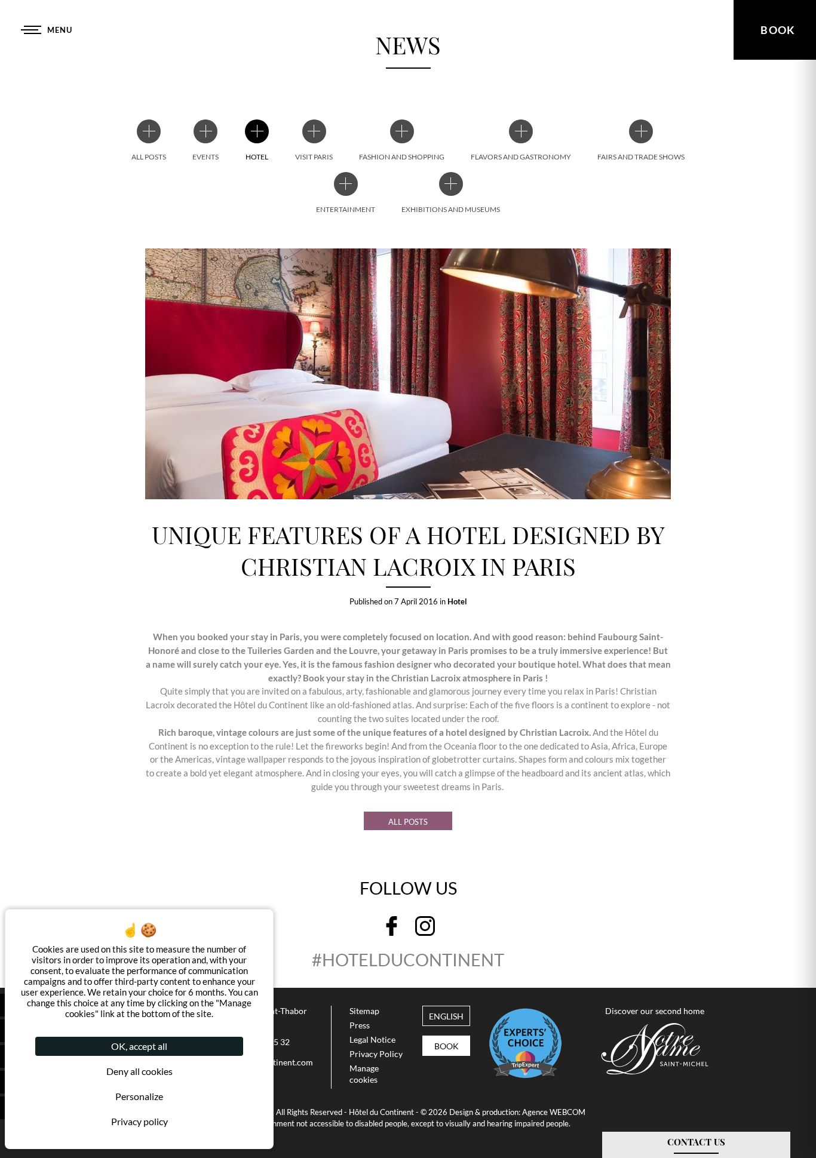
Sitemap (364, 1011)
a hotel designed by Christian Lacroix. (515, 732)
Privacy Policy (376, 1054)
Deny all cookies (139, 1071)
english (446, 1016)
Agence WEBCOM (553, 1112)
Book (446, 1046)
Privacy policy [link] (139, 1121)
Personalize (139, 1096)
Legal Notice (372, 1040)
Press (359, 1025)
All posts (408, 822)
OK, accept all (139, 1046)
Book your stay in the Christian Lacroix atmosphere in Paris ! (424, 677)
